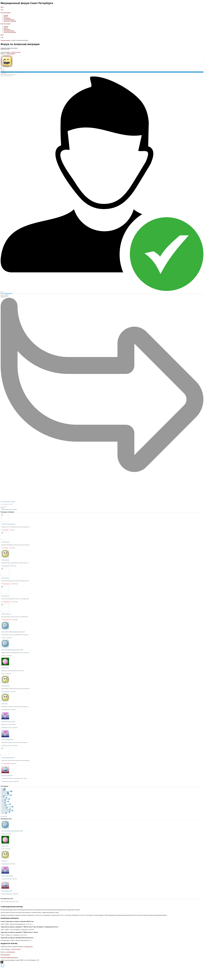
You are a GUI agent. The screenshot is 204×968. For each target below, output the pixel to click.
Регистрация (7, 12)
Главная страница (5, 40)
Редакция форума (5, 954)
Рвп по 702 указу (5, 667)
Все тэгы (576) (4, 816)
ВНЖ (2, 788)
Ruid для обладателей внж (7, 739)
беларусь (3, 813)
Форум (6, 16)
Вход (2, 12)
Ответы (6, 295)
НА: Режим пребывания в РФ (7, 757)
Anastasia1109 (6, 565)
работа (3, 800)
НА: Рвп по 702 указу (6, 613)
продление (3, 808)
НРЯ (2, 796)
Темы (3, 295)
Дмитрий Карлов (6, 583)
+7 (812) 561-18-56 (15, 52)
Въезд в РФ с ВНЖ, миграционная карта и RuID (12, 649)
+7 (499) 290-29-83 (10, 53)
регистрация (4, 792)
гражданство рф (5, 799)
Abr (3, 673)
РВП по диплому (5, 811)
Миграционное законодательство (9, 509)
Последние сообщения (10, 21)
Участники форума (9, 19)
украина (3, 805)
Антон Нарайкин (6, 763)
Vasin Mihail (5, 529)
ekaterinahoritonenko (7, 781)
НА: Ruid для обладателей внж (8, 524)
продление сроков (5, 809)
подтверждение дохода (6, 810)
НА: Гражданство (5, 541)
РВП (2, 790)
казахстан (3, 797)
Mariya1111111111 (7, 727)
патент (2, 802)
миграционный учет (5, 791)
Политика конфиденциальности (9, 957)
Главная (6, 15)
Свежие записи (19, 72)
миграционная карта (6, 795)
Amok (4, 637)
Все (1, 295)
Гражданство (4, 703)
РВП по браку (4, 801)
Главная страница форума (8, 72)
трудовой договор (5, 804)
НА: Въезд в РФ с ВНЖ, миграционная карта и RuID (13, 631)
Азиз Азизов (5, 547)
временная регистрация (6, 806)
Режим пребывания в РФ (6, 775)
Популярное (7, 18)
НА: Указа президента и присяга (8, 501)
